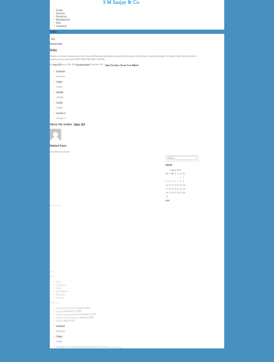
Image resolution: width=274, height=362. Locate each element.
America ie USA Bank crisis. (68, 317)
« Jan (167, 200)
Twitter (219, 13)
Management (63, 19)
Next (60, 43)
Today (53, 50)
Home (59, 10)
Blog (58, 22)
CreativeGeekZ (115, 347)
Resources (61, 16)
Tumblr (59, 102)
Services (60, 13)
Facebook (220, 3)
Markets (59, 320)
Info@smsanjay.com (92, 1)
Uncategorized (82, 64)
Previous (53, 43)
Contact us (61, 26)
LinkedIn (59, 92)
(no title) (60, 311)
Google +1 (61, 113)
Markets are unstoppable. (67, 314)
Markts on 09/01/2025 (66, 308)
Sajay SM (56, 64)
